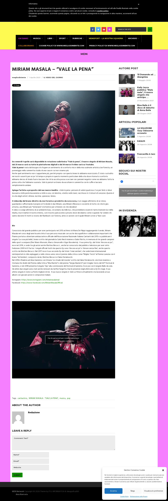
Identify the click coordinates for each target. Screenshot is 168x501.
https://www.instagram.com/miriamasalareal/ (40, 280)
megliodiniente (19, 77)
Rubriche (77, 38)
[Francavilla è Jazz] (127, 158)
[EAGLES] (127, 146)
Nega (133, 491)
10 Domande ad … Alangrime (146, 75)
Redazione (34, 413)
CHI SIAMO (23, 38)
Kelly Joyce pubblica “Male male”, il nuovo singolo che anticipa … (145, 92)
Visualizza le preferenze (153, 491)
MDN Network (18, 491)
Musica (37, 38)
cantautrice (22, 398)
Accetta (113, 491)
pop (68, 398)
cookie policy (102, 11)
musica (62, 398)
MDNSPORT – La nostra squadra (106, 38)
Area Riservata (22, 494)
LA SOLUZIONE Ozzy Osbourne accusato (145, 131)
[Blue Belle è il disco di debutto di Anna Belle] (127, 110)
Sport (62, 38)
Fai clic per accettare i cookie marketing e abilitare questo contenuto (63, 340)
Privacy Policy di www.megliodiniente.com (112, 46)
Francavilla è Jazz (146, 154)
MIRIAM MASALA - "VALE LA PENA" (43, 398)
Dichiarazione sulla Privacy (138, 496)
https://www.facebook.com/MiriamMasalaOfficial (42, 282)
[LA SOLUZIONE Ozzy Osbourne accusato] (127, 133)
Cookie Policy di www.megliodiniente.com (61, 46)
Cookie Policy (124, 496)
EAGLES (141, 141)
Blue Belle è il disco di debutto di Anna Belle (145, 108)
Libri (49, 38)
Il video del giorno (53, 77)
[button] (163, 470)
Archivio (132, 38)
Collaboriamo (26, 46)
